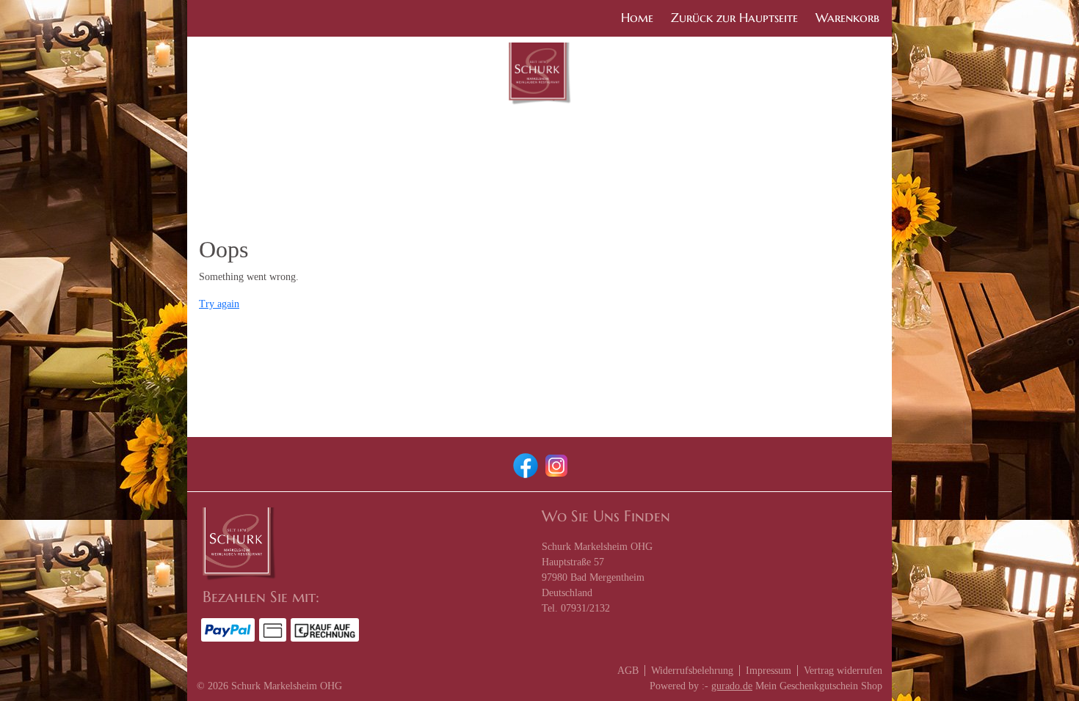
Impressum (768, 670)
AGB (628, 670)
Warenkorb (847, 18)
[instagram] (555, 464)
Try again (219, 303)
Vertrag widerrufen (843, 670)
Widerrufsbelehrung (692, 670)
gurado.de (731, 685)
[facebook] (524, 464)
